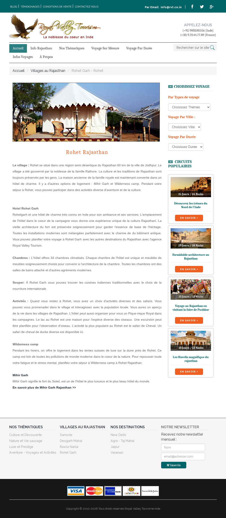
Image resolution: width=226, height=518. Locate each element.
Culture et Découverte (25, 435)
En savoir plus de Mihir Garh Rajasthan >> (44, 387)
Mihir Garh (20, 375)
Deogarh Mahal (71, 441)
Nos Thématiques (71, 48)
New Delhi (118, 435)
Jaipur (115, 447)
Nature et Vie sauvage (25, 441)
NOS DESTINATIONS (128, 427)
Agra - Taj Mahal (122, 441)
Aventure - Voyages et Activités (32, 452)
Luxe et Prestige (21, 447)
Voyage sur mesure (105, 48)
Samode (66, 435)
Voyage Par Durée (139, 48)
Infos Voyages (23, 57)
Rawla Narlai (69, 447)
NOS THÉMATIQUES (26, 427)
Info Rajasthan (41, 48)
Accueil (18, 48)
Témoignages (30, 6)
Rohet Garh (68, 452)
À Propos (46, 57)
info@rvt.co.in (171, 7)
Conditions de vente (57, 6)
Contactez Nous (86, 6)
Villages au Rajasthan (48, 71)
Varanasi (117, 452)
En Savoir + (189, 217)
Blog (13, 6)
